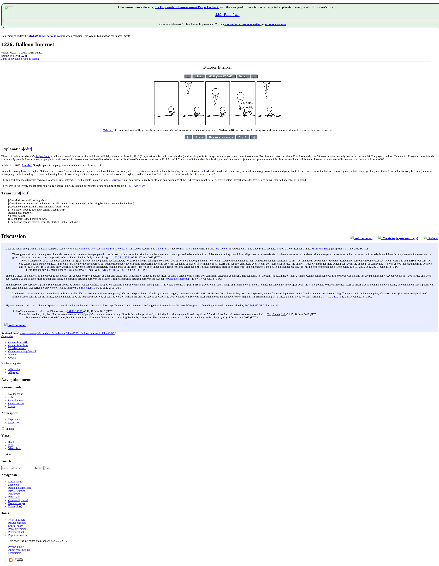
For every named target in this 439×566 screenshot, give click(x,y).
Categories (7, 336)
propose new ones (275, 24)
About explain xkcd (19, 549)
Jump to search (31, 58)
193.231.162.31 (122, 257)
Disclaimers (14, 552)
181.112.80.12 (75, 311)
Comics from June (18, 345)
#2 (192, 248)
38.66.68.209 (84, 287)
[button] (3, 428)
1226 (23, 55)
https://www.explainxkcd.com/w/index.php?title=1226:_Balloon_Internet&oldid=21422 (67, 333)
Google (12, 357)
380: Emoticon (227, 14)
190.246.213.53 (253, 305)
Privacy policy (16, 546)
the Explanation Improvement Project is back (187, 7)
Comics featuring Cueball (22, 351)
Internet (12, 354)
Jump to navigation (11, 58)
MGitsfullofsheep (321, 248)
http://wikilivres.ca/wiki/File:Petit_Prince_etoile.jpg (100, 248)
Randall (5, 171)
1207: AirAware (136, 185)
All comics (14, 369)
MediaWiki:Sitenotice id (42, 35)
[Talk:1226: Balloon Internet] (352, 238)
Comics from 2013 (18, 342)
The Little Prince (160, 248)
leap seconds (222, 248)
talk (334, 248)
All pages (13, 372)
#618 (187, 248)
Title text (108, 130)
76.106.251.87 (108, 269)
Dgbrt (217, 317)
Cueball (200, 171)
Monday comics (17, 348)
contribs (274, 305)
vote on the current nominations (243, 24)
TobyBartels (273, 314)
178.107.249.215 (359, 266)
